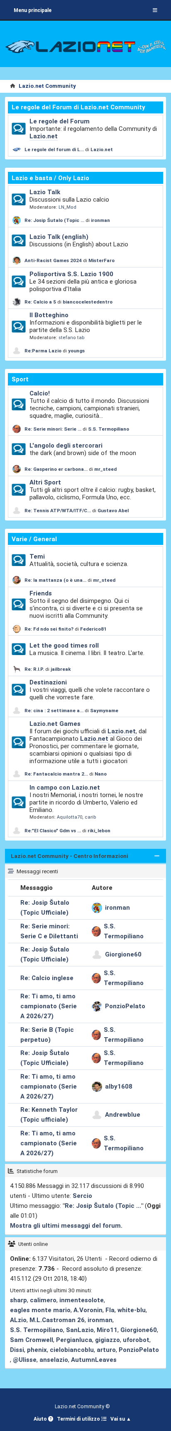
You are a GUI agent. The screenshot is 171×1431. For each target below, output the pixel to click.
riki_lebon (99, 831)
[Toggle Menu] (155, 10)
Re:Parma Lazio (43, 351)
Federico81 (93, 629)
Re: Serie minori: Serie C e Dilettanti (49, 931)
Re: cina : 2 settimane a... (53, 710)
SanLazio (80, 1330)
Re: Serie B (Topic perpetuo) (47, 1034)
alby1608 (118, 1086)
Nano (101, 774)
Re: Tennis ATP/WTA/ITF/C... (57, 510)
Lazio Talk (44, 192)
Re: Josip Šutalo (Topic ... (54, 220)
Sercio (82, 1196)
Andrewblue (122, 1114)
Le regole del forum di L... (54, 149)
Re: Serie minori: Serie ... (52, 429)
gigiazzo (107, 1340)
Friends (40, 593)
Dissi (17, 1350)
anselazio (53, 1360)
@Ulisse (25, 1360)
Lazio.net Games (55, 724)
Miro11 (107, 1330)
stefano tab (72, 337)
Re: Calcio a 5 (40, 302)
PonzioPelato (125, 1006)
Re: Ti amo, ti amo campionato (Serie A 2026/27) (48, 1006)
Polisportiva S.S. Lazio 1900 (71, 274)
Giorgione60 (123, 954)
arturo (106, 1350)
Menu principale (32, 10)
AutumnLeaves (94, 1360)
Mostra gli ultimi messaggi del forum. (66, 1225)
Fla (110, 1310)
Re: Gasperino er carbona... (56, 469)
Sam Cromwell (31, 1340)
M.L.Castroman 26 (57, 1320)
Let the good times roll (64, 645)
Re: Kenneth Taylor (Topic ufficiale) (49, 1114)
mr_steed (105, 469)
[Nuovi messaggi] (18, 129)
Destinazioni (48, 682)
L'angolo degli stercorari (66, 445)
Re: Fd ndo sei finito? (49, 629)
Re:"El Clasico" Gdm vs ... (52, 831)
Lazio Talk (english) (58, 237)
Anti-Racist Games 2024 (53, 260)
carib (90, 817)
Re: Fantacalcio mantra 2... (56, 774)
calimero (43, 1300)
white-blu (131, 1310)
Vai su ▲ (120, 1419)
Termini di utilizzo (79, 1419)
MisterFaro (101, 260)
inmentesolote (81, 1300)
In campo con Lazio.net (64, 787)
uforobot (136, 1340)
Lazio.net (43, 136)
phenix (37, 1350)
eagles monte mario (40, 1310)
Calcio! (39, 393)
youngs (76, 351)
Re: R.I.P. (34, 669)
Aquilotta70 (69, 817)
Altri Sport (45, 482)
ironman (100, 220)
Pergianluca (74, 1340)
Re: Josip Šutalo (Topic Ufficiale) (44, 907)
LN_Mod (67, 207)
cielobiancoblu (72, 1350)
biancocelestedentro (87, 302)
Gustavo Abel (113, 510)
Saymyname (104, 710)
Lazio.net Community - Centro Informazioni (69, 856)
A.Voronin (88, 1310)
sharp (18, 1300)
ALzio (18, 1320)
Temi (37, 556)
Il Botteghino (48, 315)
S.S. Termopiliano (108, 429)
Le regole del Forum (59, 121)
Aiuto (41, 1419)
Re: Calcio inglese (46, 978)
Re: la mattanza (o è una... (55, 580)
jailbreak (61, 669)
